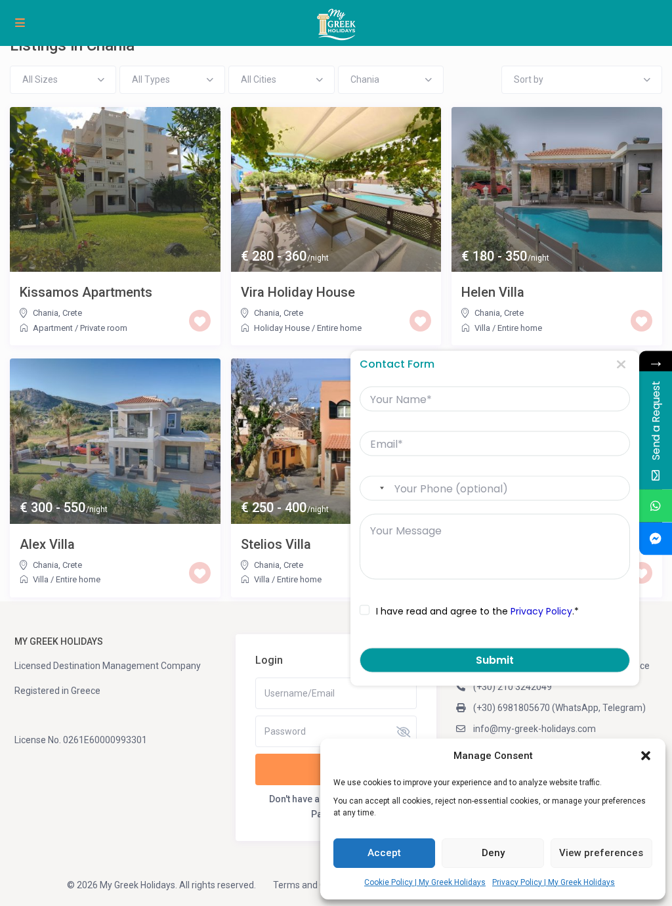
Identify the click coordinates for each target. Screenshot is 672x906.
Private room (103, 328)
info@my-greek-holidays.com (534, 728)
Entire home (339, 328)
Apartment (53, 328)
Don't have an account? (318, 799)
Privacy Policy (541, 610)
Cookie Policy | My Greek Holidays (425, 882)
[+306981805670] (655, 506)
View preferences (601, 853)
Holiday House (282, 328)
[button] (645, 755)
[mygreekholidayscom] (655, 539)
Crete (72, 313)
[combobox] (375, 488)
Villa (482, 328)
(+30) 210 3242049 (512, 686)
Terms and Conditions (318, 885)
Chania (45, 313)
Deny (493, 853)
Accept (384, 853)
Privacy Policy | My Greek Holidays (553, 882)
